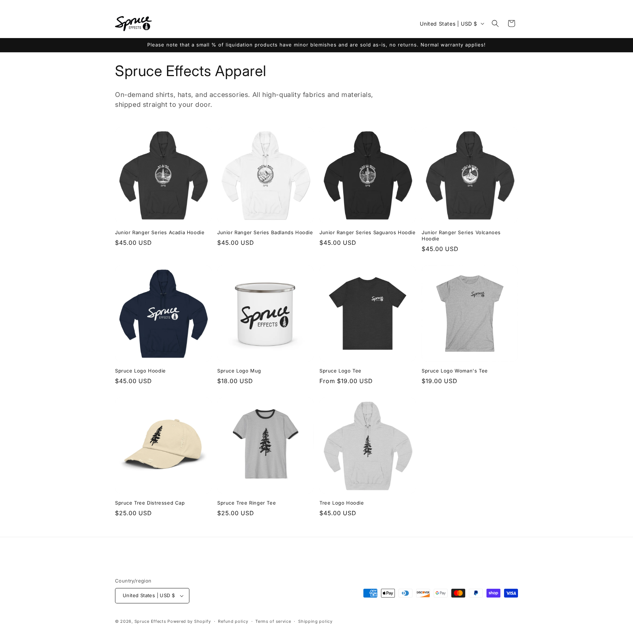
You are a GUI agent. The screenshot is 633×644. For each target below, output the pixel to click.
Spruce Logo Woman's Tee (455, 371)
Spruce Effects (150, 621)
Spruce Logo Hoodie (140, 371)
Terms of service (273, 621)
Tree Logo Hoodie (341, 503)
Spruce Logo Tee (340, 371)
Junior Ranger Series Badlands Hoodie (265, 232)
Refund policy (233, 621)
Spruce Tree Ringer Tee (246, 503)
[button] (495, 23)
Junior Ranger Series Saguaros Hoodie (367, 232)
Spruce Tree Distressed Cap (150, 503)
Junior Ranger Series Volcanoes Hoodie (461, 235)
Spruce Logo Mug (239, 371)
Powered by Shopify (189, 621)
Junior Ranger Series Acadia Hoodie (159, 232)
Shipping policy (315, 621)
